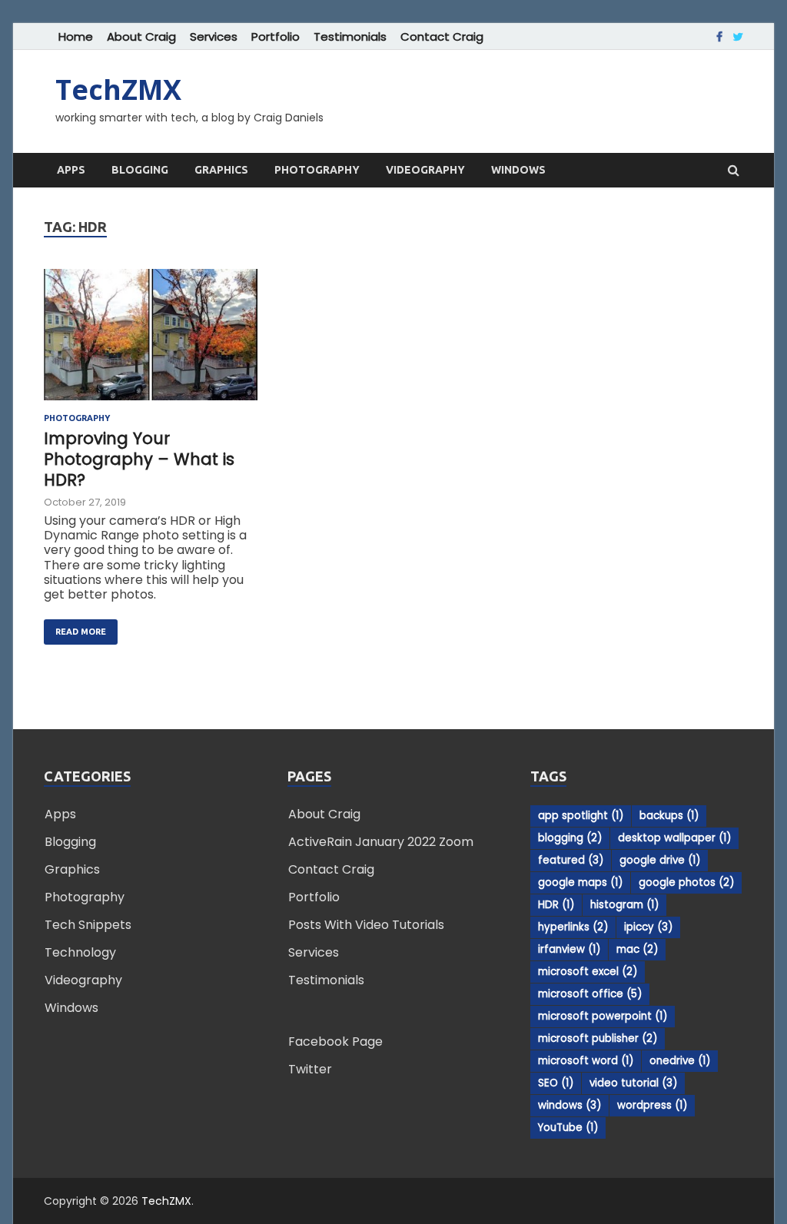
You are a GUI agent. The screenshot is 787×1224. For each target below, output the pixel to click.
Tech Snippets (88, 925)
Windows (518, 170)
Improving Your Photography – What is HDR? (139, 459)
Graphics (221, 170)
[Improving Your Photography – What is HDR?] (150, 341)
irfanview (569, 949)
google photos (686, 882)
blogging (570, 838)
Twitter (310, 1069)
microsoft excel (587, 971)
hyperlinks (573, 927)
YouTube (568, 1127)
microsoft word (585, 1060)
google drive (659, 860)
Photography (317, 170)
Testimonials (350, 36)
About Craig (141, 36)
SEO (555, 1083)
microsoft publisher (597, 1038)
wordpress (652, 1105)
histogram (624, 904)
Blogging (139, 170)
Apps (71, 170)
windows (569, 1105)
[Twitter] (738, 37)
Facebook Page (335, 1041)
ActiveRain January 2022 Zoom (380, 842)
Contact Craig (441, 36)
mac (637, 949)
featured (570, 860)
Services (213, 36)
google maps (580, 882)
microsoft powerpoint (602, 1016)
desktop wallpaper (674, 838)
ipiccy (648, 927)
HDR (556, 904)
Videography (425, 170)
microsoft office (590, 994)
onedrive (679, 1060)
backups (669, 815)
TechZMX (118, 89)
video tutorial (633, 1083)
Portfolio (275, 36)
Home (75, 36)
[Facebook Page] (719, 37)
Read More (75, 627)
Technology (80, 952)
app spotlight (580, 815)
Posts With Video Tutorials (366, 925)
